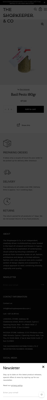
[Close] (43, 367)
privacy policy (16, 385)
